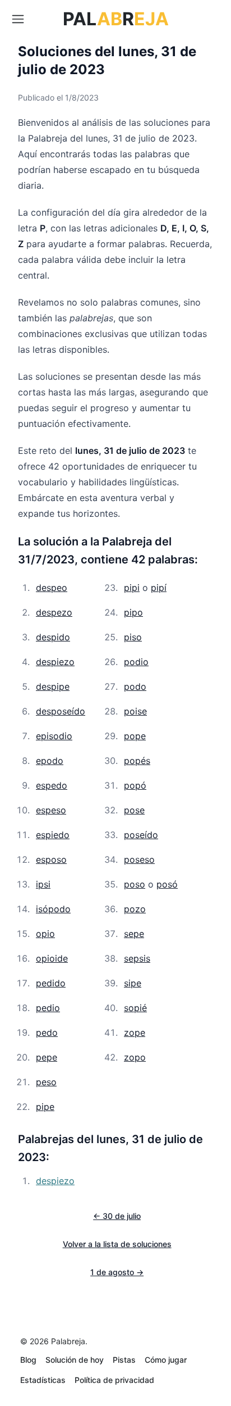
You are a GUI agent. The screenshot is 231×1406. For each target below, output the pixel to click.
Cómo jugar (166, 1359)
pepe (46, 1057)
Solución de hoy (74, 1359)
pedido (51, 983)
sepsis (137, 958)
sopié (135, 1007)
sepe (134, 933)
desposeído (60, 711)
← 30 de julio (117, 1216)
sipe (132, 983)
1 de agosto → (117, 1272)
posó (167, 884)
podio (136, 661)
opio (45, 933)
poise (135, 711)
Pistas (124, 1359)
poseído (141, 834)
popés (137, 760)
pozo (135, 908)
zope (134, 1032)
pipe (45, 1106)
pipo (133, 612)
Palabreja (68, 1341)
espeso (51, 810)
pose (134, 810)
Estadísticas (43, 1380)
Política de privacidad (114, 1380)
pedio (48, 1007)
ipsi (43, 884)
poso (134, 884)
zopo (135, 1057)
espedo (51, 785)
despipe (53, 686)
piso (133, 637)
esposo (51, 859)
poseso (139, 859)
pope (135, 735)
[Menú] (18, 19)
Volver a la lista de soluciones (117, 1244)
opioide (52, 958)
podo (135, 686)
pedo (47, 1032)
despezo (54, 612)
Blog (28, 1359)
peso (46, 1082)
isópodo (53, 908)
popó (135, 785)
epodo (49, 760)
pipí (159, 587)
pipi (132, 587)
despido (53, 637)
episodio (54, 735)
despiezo (55, 661)
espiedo (53, 834)
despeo (51, 587)
